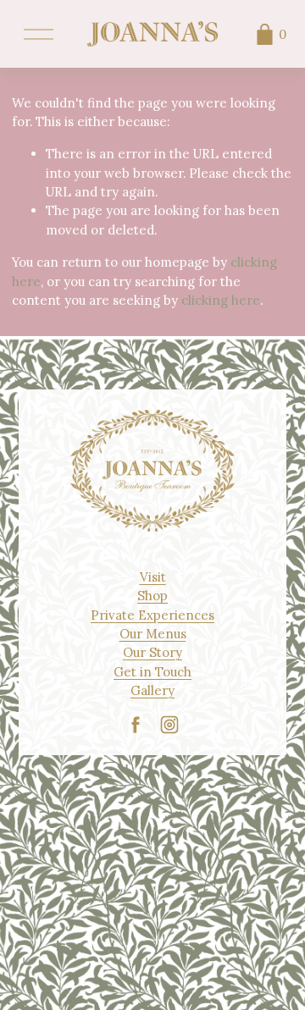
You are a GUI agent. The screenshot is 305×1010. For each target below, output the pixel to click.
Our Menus (152, 634)
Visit (153, 577)
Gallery (152, 690)
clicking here (220, 300)
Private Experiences (152, 615)
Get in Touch (152, 672)
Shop (152, 596)
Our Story (152, 652)
